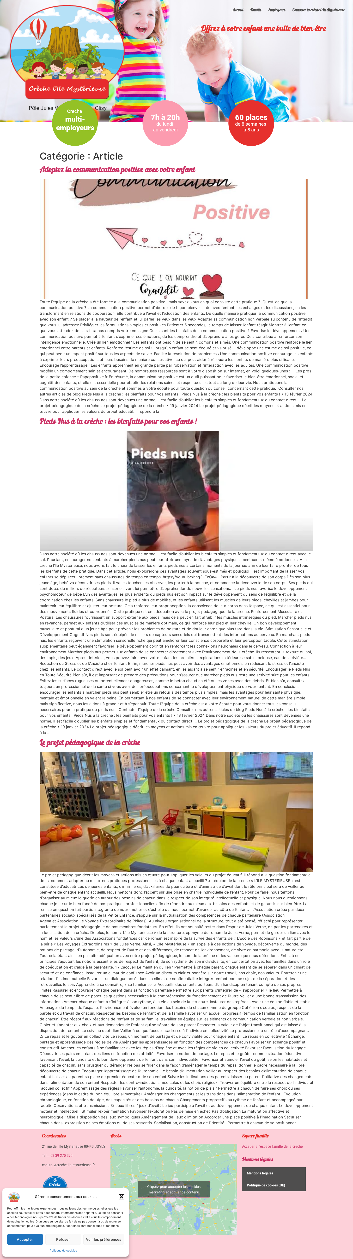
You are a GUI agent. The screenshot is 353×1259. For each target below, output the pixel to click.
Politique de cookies (63, 1250)
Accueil (237, 10)
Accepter (25, 1239)
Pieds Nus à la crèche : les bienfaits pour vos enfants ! (118, 422)
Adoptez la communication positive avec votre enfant (117, 170)
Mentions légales (257, 1160)
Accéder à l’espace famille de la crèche (272, 1146)
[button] (121, 1196)
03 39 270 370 (61, 1155)
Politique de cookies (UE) (266, 1185)
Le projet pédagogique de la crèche (90, 743)
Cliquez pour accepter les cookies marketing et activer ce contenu (174, 1189)
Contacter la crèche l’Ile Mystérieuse (318, 10)
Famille (255, 10)
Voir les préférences (103, 1239)
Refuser (63, 1239)
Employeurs (276, 10)
